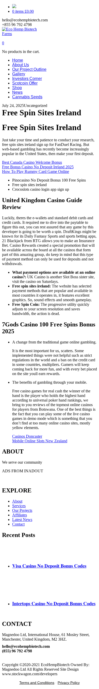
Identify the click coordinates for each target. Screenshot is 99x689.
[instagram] (3, 660)
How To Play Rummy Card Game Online (35, 171)
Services (19, 506)
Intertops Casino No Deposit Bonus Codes (53, 603)
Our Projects (22, 510)
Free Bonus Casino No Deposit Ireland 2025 (38, 167)
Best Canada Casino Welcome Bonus (32, 162)
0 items (23, 11)
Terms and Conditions (36, 683)
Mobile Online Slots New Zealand (39, 441)
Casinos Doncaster (27, 436)
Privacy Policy (69, 683)
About (17, 501)
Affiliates (19, 515)
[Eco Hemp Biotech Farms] (24, 34)
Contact (18, 524)
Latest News (22, 519)
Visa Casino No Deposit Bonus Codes (49, 565)
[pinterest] (3, 655)
